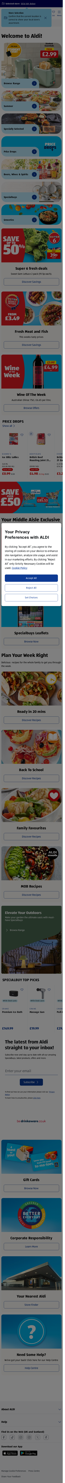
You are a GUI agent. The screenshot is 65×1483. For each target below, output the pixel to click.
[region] (31, 564)
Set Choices (31, 597)
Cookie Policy (20, 568)
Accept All (31, 578)
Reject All (31, 588)
